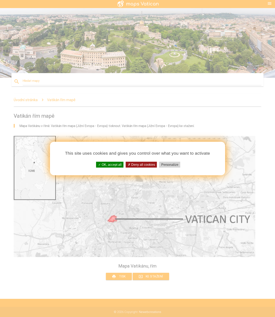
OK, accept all (111, 164)
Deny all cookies (142, 164)
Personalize (169, 164)
